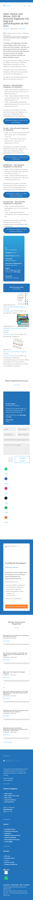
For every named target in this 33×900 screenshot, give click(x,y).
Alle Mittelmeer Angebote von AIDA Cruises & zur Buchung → (16, 195)
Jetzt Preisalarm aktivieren (16, 606)
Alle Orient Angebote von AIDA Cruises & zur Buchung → (16, 158)
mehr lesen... (6, 641)
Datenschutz (15, 885)
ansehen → (13, 256)
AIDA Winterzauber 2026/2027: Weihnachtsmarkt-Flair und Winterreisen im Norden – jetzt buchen (15, 729)
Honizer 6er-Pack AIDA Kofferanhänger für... (15, 351)
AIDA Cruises (8, 793)
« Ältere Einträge (7, 742)
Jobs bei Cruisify (9, 862)
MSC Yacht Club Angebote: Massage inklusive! (14, 672)
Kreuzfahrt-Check (9, 829)
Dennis (8, 29)
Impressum (6, 885)
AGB (21, 885)
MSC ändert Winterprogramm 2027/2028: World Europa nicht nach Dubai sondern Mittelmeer (15, 693)
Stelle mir (9, 270)
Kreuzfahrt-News (9, 858)
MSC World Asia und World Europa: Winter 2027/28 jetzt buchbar (16, 636)
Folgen (6, 474)
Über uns (7, 856)
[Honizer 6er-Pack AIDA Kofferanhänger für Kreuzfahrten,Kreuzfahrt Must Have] (18, 349)
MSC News (13, 638)
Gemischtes (13, 657)
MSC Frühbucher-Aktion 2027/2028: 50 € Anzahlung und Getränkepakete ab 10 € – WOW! (15, 654)
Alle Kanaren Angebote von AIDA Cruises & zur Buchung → (16, 121)
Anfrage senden (22, 459)
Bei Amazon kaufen (8, 311)
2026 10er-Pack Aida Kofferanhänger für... (15, 307)
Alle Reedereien (9, 802)
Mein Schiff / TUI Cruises (11, 795)
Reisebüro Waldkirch (10, 864)
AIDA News (22, 29)
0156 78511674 (7, 809)
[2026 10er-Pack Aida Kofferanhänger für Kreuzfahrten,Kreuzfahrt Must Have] (23, 305)
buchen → (11, 252)
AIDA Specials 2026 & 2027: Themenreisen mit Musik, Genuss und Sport (15, 711)
